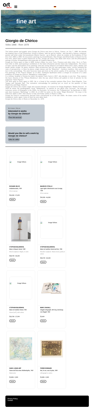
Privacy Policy (13, 399)
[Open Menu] (15, 6)
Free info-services (15, 117)
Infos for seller (14, 139)
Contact (10, 400)
